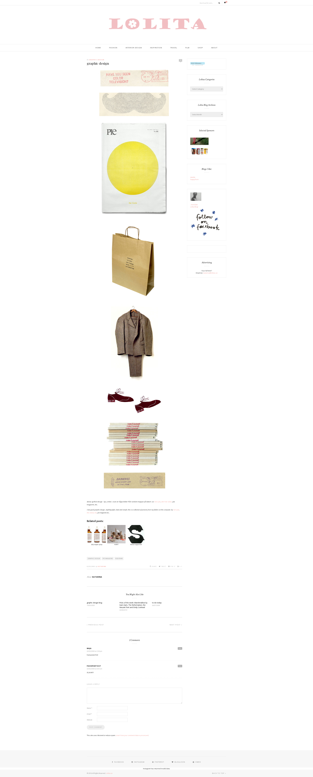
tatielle (192, 177)
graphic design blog (94, 603)
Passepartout (94, 666)
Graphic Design (96, 60)
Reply (180, 648)
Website (89, 720)
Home (98, 48)
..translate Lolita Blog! (194, 205)
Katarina (102, 566)
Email (89, 714)
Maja (89, 648)
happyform (194, 179)
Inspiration (156, 48)
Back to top (218, 773)
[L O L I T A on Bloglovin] (197, 65)
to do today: (157, 603)
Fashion (113, 48)
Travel (173, 48)
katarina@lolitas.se (210, 273)
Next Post (175, 625)
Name (89, 708)
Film (187, 48)
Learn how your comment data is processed (132, 735)
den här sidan (166, 502)
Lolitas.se (109, 773)
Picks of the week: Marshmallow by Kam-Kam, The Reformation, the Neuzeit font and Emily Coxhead (133, 605)
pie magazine (108, 558)
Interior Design (134, 48)
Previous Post (96, 625)
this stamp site (92, 513)
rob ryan (157, 502)
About (214, 48)
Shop (200, 48)
